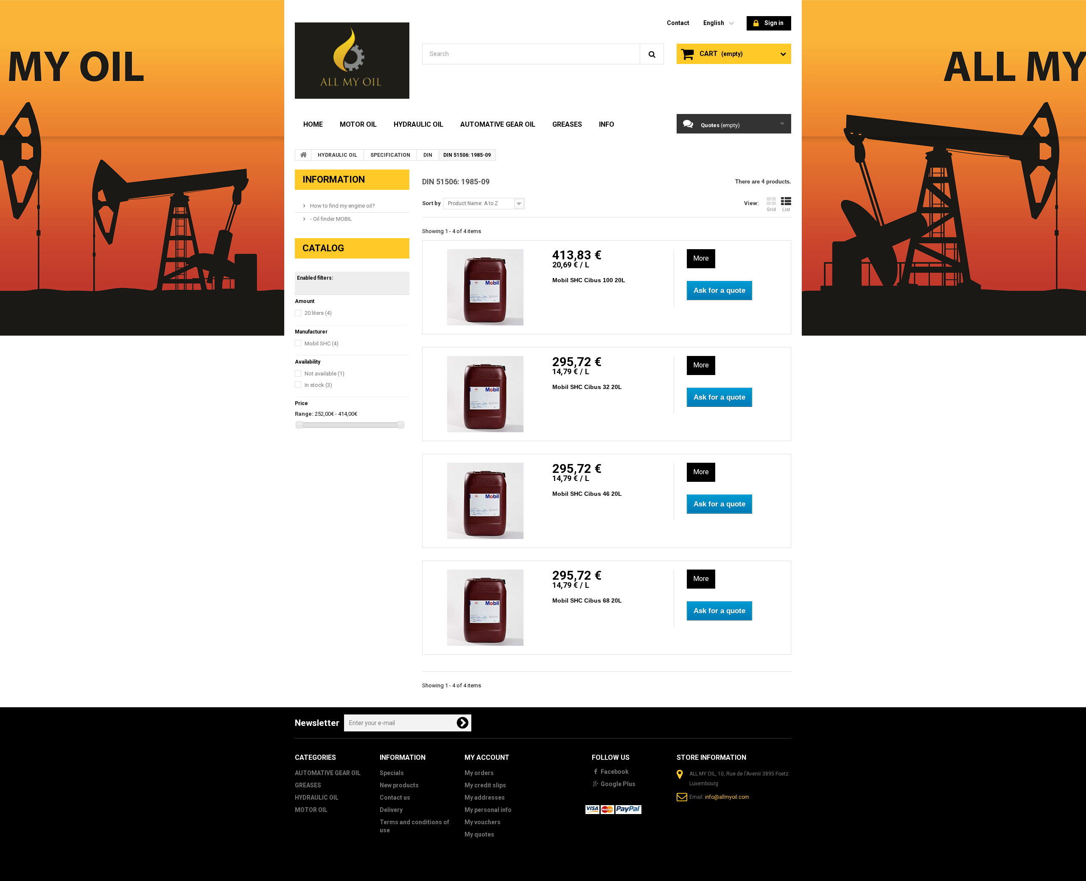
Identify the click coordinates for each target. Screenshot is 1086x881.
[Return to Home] (303, 155)
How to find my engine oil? (342, 206)
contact (678, 22)
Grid (771, 209)
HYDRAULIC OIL (418, 124)
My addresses (485, 797)
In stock (318, 385)
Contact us (395, 797)
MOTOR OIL (358, 124)
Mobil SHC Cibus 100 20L (588, 280)
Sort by (431, 203)
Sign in (774, 22)
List (786, 209)
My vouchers (483, 822)
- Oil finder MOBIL (330, 219)
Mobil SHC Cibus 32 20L (587, 387)
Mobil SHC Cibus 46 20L (587, 493)
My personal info (488, 809)
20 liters (318, 313)
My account (487, 757)
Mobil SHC (322, 343)
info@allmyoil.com (727, 797)
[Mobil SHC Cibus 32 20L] (485, 394)
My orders (479, 773)
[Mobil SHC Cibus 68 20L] (485, 608)
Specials (392, 773)
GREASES (567, 124)
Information (333, 179)
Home (313, 124)
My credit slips (485, 785)
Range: (304, 414)
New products (399, 785)
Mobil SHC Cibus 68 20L (587, 600)
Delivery (391, 809)
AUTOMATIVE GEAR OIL (497, 124)
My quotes (479, 834)
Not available (324, 373)
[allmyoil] (352, 60)
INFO (606, 124)
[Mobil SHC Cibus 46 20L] (485, 501)
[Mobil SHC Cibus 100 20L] (485, 287)
